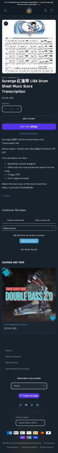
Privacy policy (49, 443)
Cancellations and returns (17, 369)
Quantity (5, 103)
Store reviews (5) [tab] (42, 220)
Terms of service (46, 447)
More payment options (29, 133)
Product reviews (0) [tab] (15, 220)
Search (8, 350)
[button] (5, 10)
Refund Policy (11, 362)
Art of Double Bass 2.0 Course (15, 325)
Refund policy (12, 447)
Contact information (29, 447)
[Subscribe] (44, 386)
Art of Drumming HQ (17, 443)
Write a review (29, 241)
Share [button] (7, 195)
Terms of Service (13, 356)
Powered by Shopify (33, 443)
